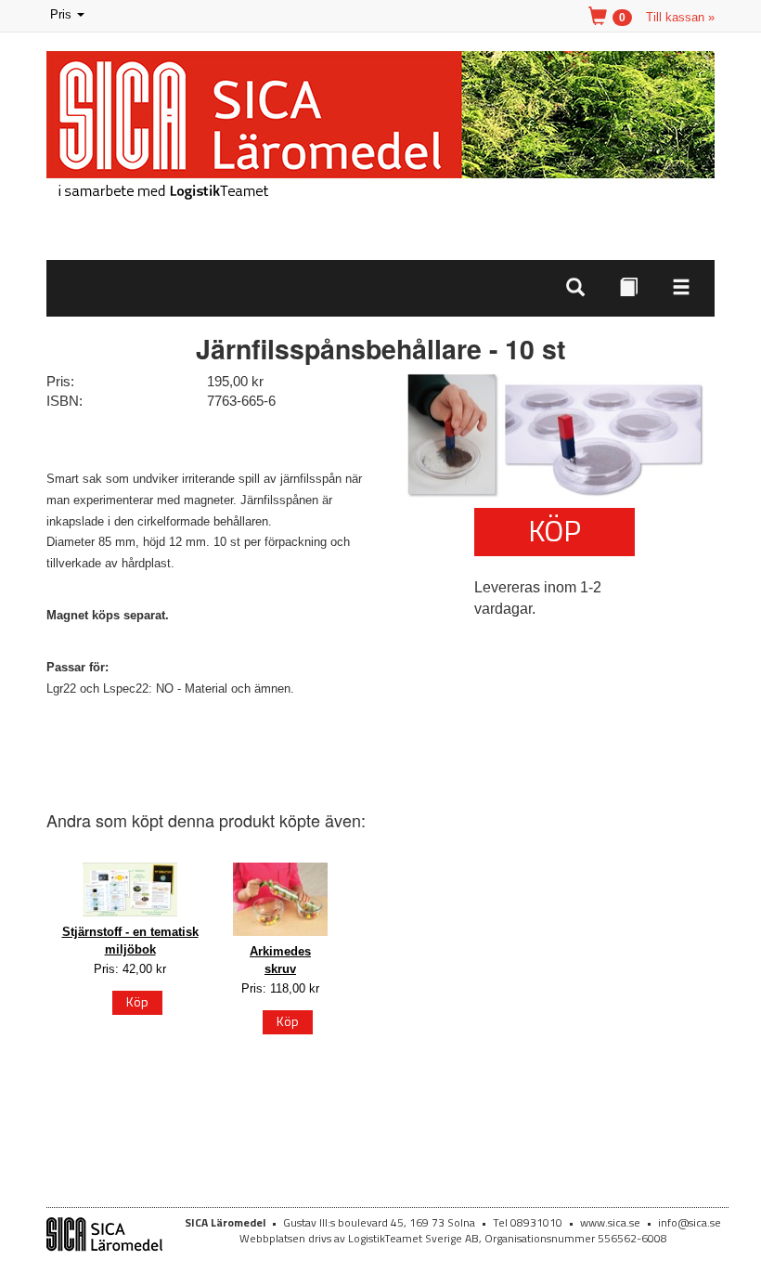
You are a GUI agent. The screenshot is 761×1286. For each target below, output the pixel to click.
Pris (68, 16)
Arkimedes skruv (280, 960)
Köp (554, 530)
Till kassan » (680, 17)
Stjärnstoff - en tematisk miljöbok (130, 940)
